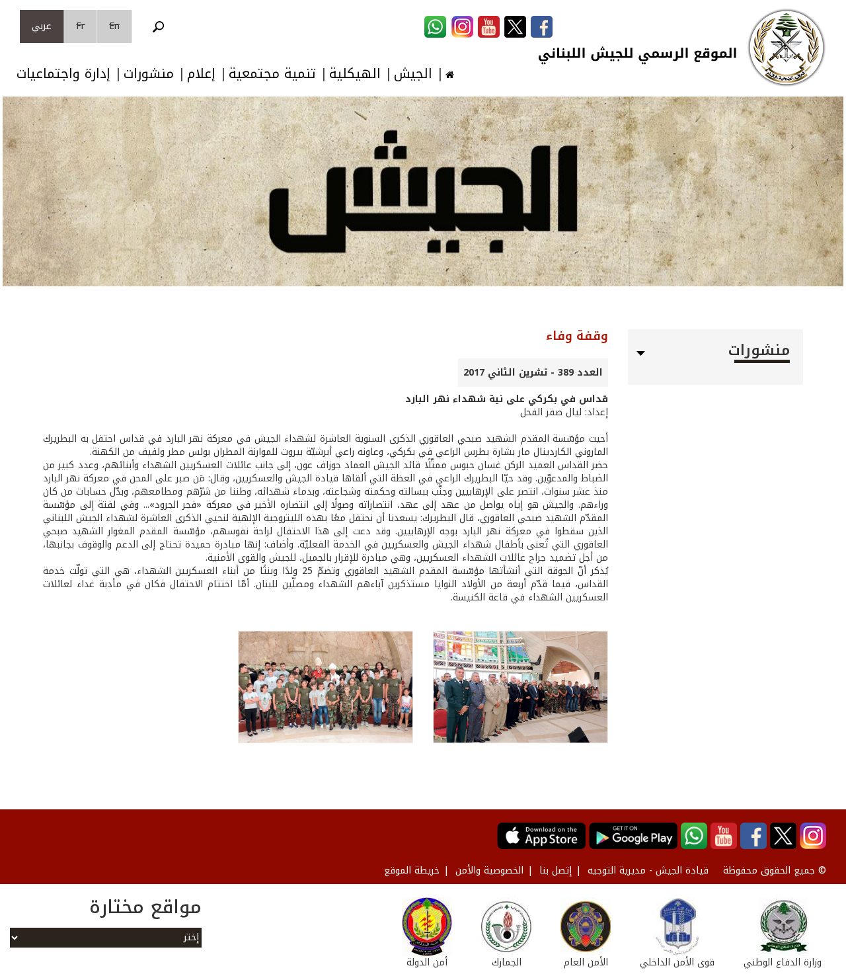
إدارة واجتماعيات (63, 73)
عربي (42, 26)
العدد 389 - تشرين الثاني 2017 (533, 373)
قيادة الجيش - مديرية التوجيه (648, 870)
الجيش (413, 73)
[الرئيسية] (786, 47)
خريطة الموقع (412, 870)
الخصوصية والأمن (489, 870)
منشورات (149, 73)
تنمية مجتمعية (272, 73)
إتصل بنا (555, 870)
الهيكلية (355, 73)
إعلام (201, 73)
